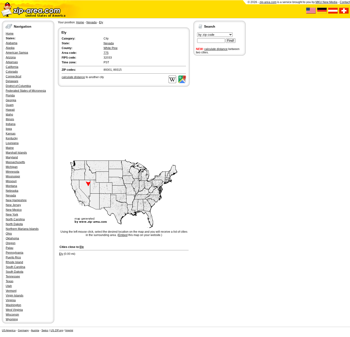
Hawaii (10, 109)
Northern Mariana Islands (22, 229)
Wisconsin (12, 314)
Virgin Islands (14, 295)
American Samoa (17, 52)
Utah (9, 286)
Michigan (12, 167)
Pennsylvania (14, 252)
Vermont (11, 290)
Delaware (12, 81)
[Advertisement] (212, 130)
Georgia (11, 100)
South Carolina (15, 267)
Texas (9, 281)
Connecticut (13, 76)
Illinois (10, 119)
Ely (101, 22)
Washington (13, 305)
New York (12, 214)
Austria (35, 330)
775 (106, 53)
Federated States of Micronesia (26, 90)
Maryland (12, 157)
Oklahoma (12, 238)
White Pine (111, 48)
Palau (9, 248)
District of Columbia (18, 86)
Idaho (9, 114)
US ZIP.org (56, 330)
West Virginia (14, 310)
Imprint (69, 330)
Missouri (11, 181)
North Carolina (15, 219)
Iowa (9, 129)
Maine (10, 148)
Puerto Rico (13, 257)
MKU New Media (326, 2)
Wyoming (12, 319)
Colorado (12, 71)
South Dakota (14, 271)
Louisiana (12, 143)
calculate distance (216, 49)
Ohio (9, 233)
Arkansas (12, 62)
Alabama (11, 43)
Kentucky (12, 138)
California (12, 67)
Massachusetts (15, 162)
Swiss (44, 330)
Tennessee (13, 276)
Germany (23, 330)
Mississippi (13, 176)
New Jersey (13, 205)
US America (8, 330)
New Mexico (14, 209)
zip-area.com (268, 2)
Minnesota (12, 171)
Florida (10, 95)
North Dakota (14, 224)
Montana (11, 186)
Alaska (10, 48)
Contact (345, 2)
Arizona (11, 57)
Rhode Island (14, 262)
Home (10, 33)
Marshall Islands (16, 152)
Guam (10, 105)
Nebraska (12, 190)
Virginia (11, 300)
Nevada (11, 195)
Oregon (10, 243)
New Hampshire (16, 200)
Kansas (10, 133)
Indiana (10, 124)
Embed (123, 235)
